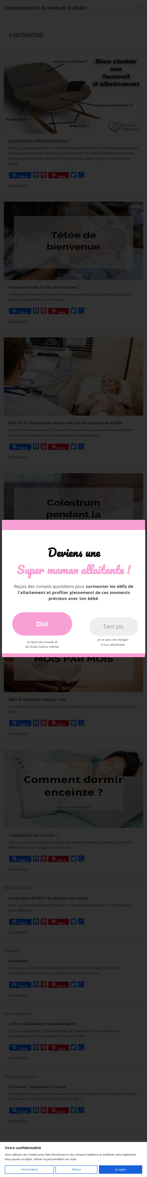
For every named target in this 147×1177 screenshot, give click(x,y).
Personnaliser (29, 1169)
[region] (73, 1159)
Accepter (120, 1169)
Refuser (76, 1169)
